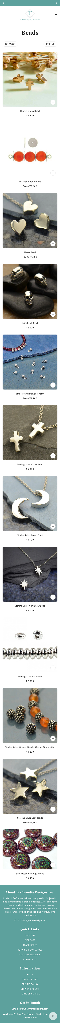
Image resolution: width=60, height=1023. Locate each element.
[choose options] (53, 173)
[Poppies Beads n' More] (30, 14)
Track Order (30, 945)
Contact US (30, 959)
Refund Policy (30, 984)
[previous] (3, 2)
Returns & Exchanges (30, 950)
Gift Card (30, 940)
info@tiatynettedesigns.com (33, 1008)
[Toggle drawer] (4, 15)
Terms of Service (30, 994)
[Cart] (56, 15)
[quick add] (53, 102)
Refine (50, 44)
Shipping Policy (30, 989)
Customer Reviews (30, 955)
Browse (10, 44)
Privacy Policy (30, 979)
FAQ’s (30, 974)
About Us (30, 935)
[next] (56, 2)
